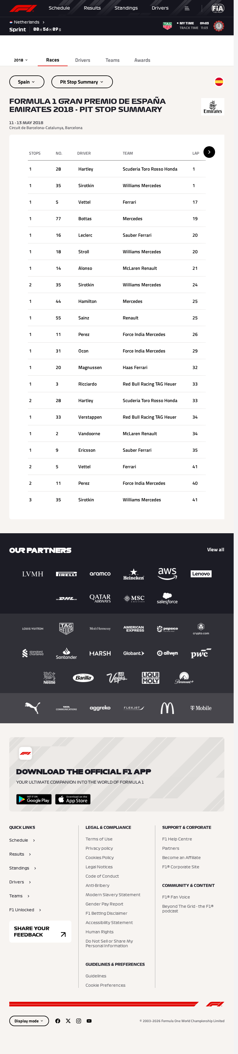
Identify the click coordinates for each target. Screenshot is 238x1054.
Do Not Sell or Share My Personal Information (109, 944)
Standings (126, 8)
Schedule (59, 8)
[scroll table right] (209, 152)
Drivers (160, 8)
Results (92, 8)
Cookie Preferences (105, 985)
